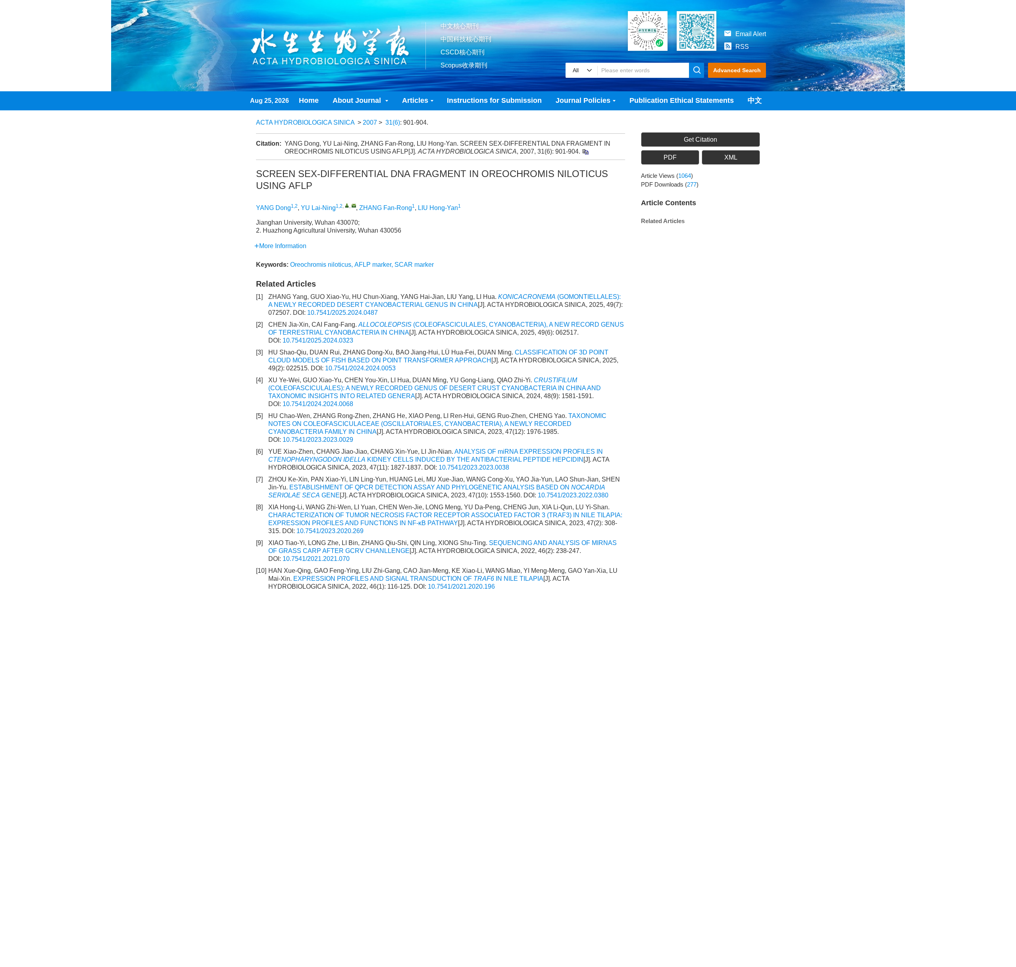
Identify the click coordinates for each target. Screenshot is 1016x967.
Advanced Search (737, 70)
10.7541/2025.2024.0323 (318, 340)
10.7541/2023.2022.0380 (573, 495)
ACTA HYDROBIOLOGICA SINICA (305, 122)
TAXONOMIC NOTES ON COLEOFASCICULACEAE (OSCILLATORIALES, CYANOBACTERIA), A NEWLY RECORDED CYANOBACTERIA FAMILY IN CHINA (437, 423)
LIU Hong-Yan (438, 207)
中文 (755, 100)
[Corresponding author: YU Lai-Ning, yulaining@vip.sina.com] (347, 205)
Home (309, 100)
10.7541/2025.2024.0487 (342, 312)
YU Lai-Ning (318, 207)
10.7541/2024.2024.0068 (318, 404)
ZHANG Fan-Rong (385, 207)
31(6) (392, 122)
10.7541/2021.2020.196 (461, 586)
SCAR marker (414, 264)
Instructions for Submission (494, 100)
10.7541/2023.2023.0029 (318, 439)
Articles (415, 100)
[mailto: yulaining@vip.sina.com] (354, 205)
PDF (670, 157)
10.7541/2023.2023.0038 (474, 467)
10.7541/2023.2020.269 (330, 531)
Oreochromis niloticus (320, 264)
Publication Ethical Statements (681, 100)
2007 (370, 122)
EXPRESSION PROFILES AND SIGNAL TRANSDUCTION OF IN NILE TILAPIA (418, 578)
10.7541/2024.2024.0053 (360, 368)
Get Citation (700, 139)
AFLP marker (372, 264)
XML (730, 157)
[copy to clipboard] (585, 151)
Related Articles (663, 221)
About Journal (358, 100)
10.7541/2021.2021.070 (316, 558)
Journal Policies (583, 100)
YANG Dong (273, 207)
